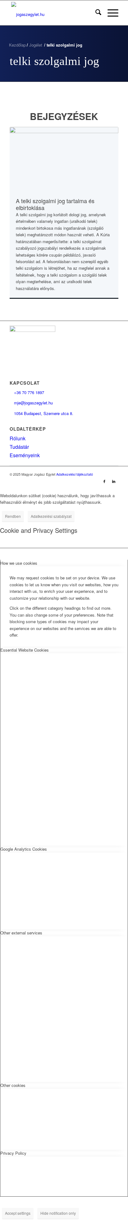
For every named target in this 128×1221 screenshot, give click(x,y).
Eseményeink (25, 455)
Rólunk (17, 438)
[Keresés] (95, 12)
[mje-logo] (53, 12)
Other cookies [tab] (12, 1085)
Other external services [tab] (21, 933)
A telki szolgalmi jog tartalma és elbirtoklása (55, 204)
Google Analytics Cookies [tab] (23, 849)
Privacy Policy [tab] (13, 1153)
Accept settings (17, 1213)
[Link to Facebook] (104, 481)
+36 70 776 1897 (27, 392)
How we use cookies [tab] (18, 563)
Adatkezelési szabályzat (51, 516)
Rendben (13, 516)
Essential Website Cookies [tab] (24, 650)
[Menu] (109, 12)
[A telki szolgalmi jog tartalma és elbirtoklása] (64, 158)
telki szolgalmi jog (54, 61)
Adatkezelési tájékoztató (74, 474)
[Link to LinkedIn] (113, 481)
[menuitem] (95, 12)
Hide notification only (58, 1213)
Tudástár (19, 446)
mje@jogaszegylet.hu (31, 403)
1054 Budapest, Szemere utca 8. (41, 413)
